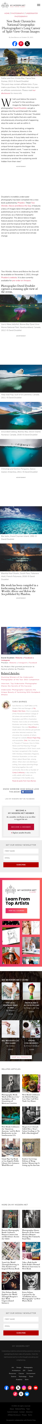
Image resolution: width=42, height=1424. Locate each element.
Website (19, 658)
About (12, 1409)
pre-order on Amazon (21, 280)
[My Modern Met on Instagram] (24, 1387)
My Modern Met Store (15, 980)
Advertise (29, 1412)
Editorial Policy (20, 1409)
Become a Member (21, 827)
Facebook (28, 658)
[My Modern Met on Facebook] (6, 1387)
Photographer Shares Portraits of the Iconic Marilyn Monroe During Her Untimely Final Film (31, 1234)
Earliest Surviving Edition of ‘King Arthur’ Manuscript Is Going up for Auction (31, 1162)
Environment (31, 1374)
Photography (17, 13)
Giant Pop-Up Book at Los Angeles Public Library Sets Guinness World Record (10, 1162)
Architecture (16, 1371)
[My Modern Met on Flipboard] (30, 1387)
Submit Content (12, 1412)
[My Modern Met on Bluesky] (27, 1393)
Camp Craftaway (18, 772)
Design (18, 1368)
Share (28, 792)
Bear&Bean (33, 727)
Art (13, 1368)
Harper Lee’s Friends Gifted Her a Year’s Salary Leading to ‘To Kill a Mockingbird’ (31, 1130)
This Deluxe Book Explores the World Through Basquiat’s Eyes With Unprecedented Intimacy (10, 1297)
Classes (21, 1374)
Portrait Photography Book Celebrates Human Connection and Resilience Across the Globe (10, 1234)
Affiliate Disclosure (14, 1415)
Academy (19, 1380)
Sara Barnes (15, 37)
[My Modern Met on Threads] (21, 1393)
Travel (31, 1377)
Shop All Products (21, 1057)
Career (30, 1371)
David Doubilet (19, 108)
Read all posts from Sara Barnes (24, 781)
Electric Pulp (31, 1420)
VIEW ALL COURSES (16, 910)
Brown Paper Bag (33, 738)
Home (7, 13)
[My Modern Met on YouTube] (35, 1387)
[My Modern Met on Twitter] (18, 1387)
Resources (12, 1374)
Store (26, 1380)
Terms (30, 1415)
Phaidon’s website (9, 277)
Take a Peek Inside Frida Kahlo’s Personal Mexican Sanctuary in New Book (31, 1265)
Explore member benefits (22, 832)
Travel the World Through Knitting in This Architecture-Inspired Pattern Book (10, 1265)
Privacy (24, 1415)
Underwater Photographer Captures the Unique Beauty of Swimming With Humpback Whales (20, 692)
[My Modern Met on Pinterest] (12, 1387)
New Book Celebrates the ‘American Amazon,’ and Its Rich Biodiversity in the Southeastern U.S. (11, 1131)
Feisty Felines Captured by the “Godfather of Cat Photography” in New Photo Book (31, 1296)
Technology (22, 1377)
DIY (24, 1371)
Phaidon (21, 203)
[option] (11, 961)
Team (28, 1409)
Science (13, 1377)
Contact (22, 1412)
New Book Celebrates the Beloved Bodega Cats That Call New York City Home (31, 1098)
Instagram (5, 660)
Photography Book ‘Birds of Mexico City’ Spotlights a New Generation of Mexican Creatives (10, 1099)
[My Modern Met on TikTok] (15, 1393)
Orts (25, 740)
